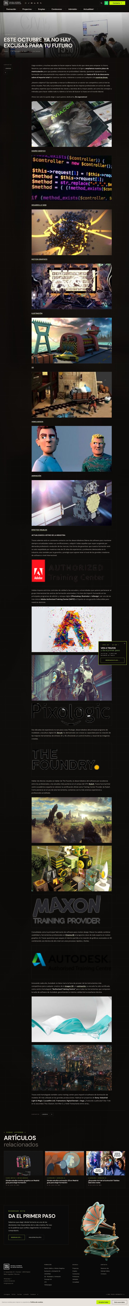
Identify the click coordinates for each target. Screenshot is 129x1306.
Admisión (72, 9)
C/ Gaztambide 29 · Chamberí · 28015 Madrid (17, 1272)
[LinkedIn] (34, 3)
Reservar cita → (16, 1237)
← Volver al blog (10, 34)
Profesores (76, 1276)
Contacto (116, 3)
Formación (11, 9)
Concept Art (48, 1279)
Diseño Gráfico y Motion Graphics (54, 1268)
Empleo (41, 9)
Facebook (33, 1294)
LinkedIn (8, 68)
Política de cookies (36, 1302)
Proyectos (27, 9)
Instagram (7, 1294)
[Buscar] (101, 3)
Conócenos (57, 9)
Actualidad (88, 9)
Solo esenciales (119, 1302)
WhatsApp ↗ (7, 1279)
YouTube (19, 1294)
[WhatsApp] (106, 3)
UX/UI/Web (47, 1274)
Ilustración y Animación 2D (52, 1271)
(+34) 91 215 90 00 (9, 1281)
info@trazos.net (8, 1283)
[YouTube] (31, 3)
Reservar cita (105, 1268)
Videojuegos (48, 1285)
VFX (45, 1282)
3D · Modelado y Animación (52, 1276)
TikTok (13, 1294)
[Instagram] (25, 3)
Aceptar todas (103, 1302)
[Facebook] (37, 3)
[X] (40, 3)
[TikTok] (28, 3)
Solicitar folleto (35, 1237)
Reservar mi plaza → (113, 660)
